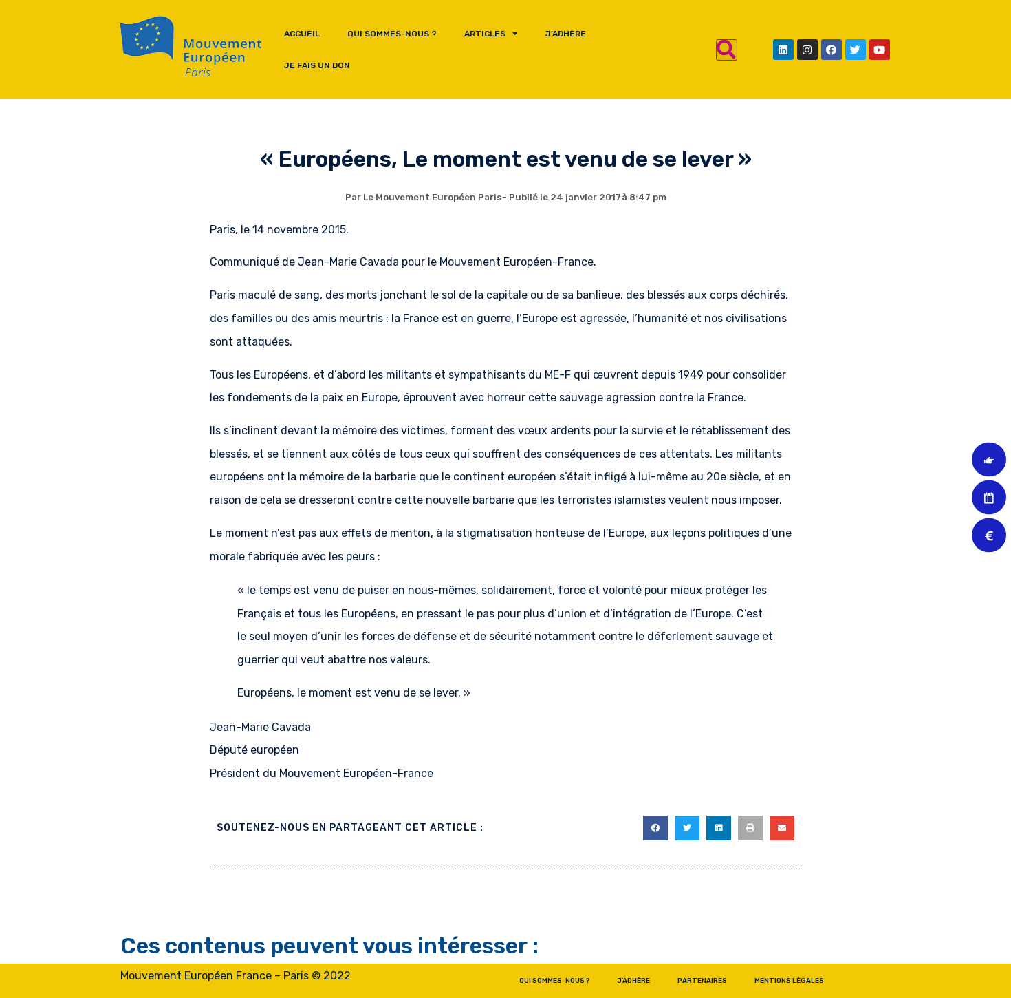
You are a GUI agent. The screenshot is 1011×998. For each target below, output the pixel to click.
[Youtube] (879, 49)
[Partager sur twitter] (687, 828)
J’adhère (565, 34)
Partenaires (702, 981)
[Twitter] (855, 49)
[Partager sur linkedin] (718, 828)
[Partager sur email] (782, 828)
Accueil (302, 34)
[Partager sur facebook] (655, 828)
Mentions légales (789, 981)
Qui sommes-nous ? (392, 34)
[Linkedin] (783, 49)
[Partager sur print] (750, 828)
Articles (485, 34)
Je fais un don (317, 65)
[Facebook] (831, 49)
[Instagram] (807, 49)
